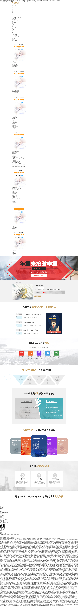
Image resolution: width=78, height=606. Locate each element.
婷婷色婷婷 (51, 550)
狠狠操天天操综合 (49, 551)
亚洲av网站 (55, 542)
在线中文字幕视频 (18, 559)
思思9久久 (58, 593)
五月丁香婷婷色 (13, 569)
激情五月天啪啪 (27, 560)
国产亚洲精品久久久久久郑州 (7, 543)
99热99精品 (52, 598)
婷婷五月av (39, 582)
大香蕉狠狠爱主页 (28, 546)
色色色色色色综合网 (19, 554)
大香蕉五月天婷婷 (22, 579)
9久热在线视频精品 (45, 593)
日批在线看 (28, 565)
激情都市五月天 (10, 554)
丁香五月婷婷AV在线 (34, 604)
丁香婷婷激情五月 (29, 541)
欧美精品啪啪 (67, 573)
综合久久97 (33, 596)
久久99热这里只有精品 (32, 568)
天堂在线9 (38, 599)
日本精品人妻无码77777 (60, 566)
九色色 (8, 586)
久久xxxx (58, 559)
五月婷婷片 (70, 550)
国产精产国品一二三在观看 (9, 587)
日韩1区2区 (76, 561)
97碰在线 (52, 552)
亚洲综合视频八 (18, 588)
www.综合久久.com (35, 561)
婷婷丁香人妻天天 (23, 575)
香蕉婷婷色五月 (61, 541)
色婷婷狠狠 (17, 602)
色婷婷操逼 (50, 578)
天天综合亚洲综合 (60, 589)
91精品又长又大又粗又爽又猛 (50, 565)
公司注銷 (13, 224)
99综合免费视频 (21, 574)
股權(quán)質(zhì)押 (15, 66)
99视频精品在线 (30, 586)
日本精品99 (7, 582)
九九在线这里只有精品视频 (30, 571)
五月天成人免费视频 (33, 556)
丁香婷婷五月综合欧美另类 (16, 595)
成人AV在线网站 (33, 574)
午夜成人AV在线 (9, 542)
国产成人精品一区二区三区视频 (18, 572)
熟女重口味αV (36, 589)
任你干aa (32, 589)
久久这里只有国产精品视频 (5, 568)
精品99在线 (4, 560)
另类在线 (11, 550)
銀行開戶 (13, 39)
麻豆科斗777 (35, 583)
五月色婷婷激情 (4, 586)
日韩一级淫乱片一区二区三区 (10, 544)
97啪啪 (16, 570)
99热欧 (57, 597)
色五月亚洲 (47, 550)
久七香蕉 (29, 556)
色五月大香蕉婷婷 (71, 574)
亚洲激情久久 (72, 561)
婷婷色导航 (46, 566)
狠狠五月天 (14, 588)
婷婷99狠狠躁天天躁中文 (37, 579)
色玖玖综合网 (8, 569)
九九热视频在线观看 (40, 543)
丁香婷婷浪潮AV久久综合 (34, 593)
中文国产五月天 (20, 550)
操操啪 (15, 605)
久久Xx (36, 555)
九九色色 (22, 566)
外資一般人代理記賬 (15, 92)
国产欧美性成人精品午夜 (46, 561)
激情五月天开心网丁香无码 (16, 579)
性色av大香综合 (67, 577)
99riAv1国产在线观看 (11, 547)
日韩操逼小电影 (71, 582)
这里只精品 (49, 553)
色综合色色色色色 (3, 600)
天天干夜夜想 (49, 568)
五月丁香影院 (14, 601)
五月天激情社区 (21, 539)
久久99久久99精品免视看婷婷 (59, 575)
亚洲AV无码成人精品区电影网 (39, 539)
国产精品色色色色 (26, 562)
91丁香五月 (10, 584)
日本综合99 (5, 604)
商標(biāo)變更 (14, 191)
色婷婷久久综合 (72, 543)
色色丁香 (17, 548)
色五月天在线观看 (23, 584)
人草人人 (14, 602)
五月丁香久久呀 (20, 544)
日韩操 (54, 590)
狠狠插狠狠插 (51, 547)
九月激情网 (54, 566)
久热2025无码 (66, 604)
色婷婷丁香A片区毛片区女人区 (13, 555)
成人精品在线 (28, 601)
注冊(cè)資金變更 (14, 64)
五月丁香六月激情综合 (37, 553)
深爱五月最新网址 (16, 574)
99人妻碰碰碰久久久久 (6, 602)
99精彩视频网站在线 (43, 581)
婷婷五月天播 (27, 587)
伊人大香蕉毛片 (39, 604)
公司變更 (13, 24)
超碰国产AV (69, 541)
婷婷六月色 (34, 542)
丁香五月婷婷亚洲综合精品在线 (27, 578)
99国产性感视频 (65, 560)
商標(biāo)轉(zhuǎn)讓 (15, 196)
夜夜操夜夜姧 (57, 551)
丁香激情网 (19, 557)
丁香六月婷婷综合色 (10, 566)
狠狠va (8, 545)
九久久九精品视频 (20, 542)
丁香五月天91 (32, 553)
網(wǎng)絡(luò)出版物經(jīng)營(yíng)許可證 (18, 164)
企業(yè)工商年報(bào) (15, 126)
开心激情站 (38, 565)
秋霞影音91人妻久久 (53, 597)
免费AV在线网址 (54, 587)
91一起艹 (50, 563)
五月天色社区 (73, 568)
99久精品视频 (5, 554)
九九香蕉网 (6, 575)
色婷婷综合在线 (11, 572)
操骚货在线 (58, 543)
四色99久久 (17, 541)
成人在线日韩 (55, 554)
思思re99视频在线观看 (33, 565)
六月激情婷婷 (33, 546)
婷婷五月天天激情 (19, 582)
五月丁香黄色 (12, 596)
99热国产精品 (70, 599)
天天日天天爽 (56, 580)
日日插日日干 (21, 541)
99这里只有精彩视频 (42, 569)
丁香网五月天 (66, 541)
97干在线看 (38, 542)
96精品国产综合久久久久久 (7, 591)
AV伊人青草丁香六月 (54, 568)
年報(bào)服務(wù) (14, 125)
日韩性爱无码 (63, 599)
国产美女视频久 (54, 564)
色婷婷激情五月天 (62, 559)
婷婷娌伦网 (11, 590)
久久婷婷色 (62, 604)
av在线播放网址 (5, 566)
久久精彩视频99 (9, 570)
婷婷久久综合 (19, 584)
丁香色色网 (11, 602)
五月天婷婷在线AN (27, 580)
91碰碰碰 (50, 592)
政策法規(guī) (2, 516)
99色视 (68, 600)
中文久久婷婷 (24, 604)
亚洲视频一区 (34, 577)
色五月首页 (5, 601)
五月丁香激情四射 (44, 590)
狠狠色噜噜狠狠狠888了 (34, 590)
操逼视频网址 (71, 581)
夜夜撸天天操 (23, 560)
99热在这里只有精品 (4, 581)
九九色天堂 (6, 541)
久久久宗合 (16, 551)
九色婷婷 (12, 605)
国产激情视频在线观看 (17, 583)
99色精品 (62, 552)
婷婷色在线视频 (39, 601)
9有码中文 (74, 581)
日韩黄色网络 (9, 573)
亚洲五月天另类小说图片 (33, 599)
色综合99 (38, 569)
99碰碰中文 (29, 547)
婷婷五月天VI (10, 579)
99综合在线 (33, 602)
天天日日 (43, 584)
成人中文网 (74, 589)
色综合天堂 (68, 548)
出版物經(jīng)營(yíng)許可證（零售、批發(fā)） (19, 158)
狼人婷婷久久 (45, 548)
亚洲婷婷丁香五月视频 (61, 578)
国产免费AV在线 (60, 597)
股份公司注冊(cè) (14, 35)
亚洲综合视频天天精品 (56, 601)
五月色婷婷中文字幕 (75, 556)
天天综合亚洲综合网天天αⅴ (40, 574)
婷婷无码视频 (17, 597)
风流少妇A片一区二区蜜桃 (69, 586)
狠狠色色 (72, 539)
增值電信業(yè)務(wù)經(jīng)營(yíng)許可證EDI (18, 166)
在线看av (39, 600)
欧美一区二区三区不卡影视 (61, 553)
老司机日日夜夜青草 (68, 553)
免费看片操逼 (8, 551)
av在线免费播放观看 (73, 575)
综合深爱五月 (55, 583)
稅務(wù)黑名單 (14, 228)
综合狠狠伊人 (70, 569)
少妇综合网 (27, 583)
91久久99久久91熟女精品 (43, 605)
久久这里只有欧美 (39, 541)
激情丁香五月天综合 (74, 562)
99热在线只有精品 (62, 584)
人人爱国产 (37, 596)
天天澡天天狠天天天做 (13, 559)
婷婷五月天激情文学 (4, 547)
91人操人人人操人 (40, 575)
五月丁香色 (28, 552)
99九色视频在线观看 (61, 569)
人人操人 (47, 601)
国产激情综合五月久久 (55, 563)
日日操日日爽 (31, 587)
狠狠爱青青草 (61, 557)
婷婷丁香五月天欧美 (6, 598)
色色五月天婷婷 (12, 577)
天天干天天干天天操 (8, 552)
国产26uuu (5, 595)
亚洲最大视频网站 (35, 582)
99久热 (76, 570)
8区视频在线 (75, 544)
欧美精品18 (23, 581)
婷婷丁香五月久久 (68, 554)
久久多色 (3, 541)
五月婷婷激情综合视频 (10, 574)
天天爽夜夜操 (44, 541)
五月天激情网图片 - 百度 (12, 582)
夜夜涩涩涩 (53, 546)
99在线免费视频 (29, 575)
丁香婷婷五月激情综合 (32, 562)
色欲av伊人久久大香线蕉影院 (58, 565)
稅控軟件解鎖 (14, 123)
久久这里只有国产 (9, 595)
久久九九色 (22, 590)
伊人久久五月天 (24, 582)
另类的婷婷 (13, 546)
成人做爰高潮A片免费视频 (11, 541)
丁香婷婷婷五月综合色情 (19, 564)
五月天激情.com (27, 595)
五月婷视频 (7, 555)
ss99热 (16, 557)
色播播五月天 (61, 571)
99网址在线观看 (66, 552)
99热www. (53, 551)
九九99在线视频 (32, 597)
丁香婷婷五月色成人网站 (68, 602)
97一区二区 (28, 553)
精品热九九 (24, 553)
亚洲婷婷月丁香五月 (38, 546)
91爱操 (2, 588)
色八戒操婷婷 (43, 591)
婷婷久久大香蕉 (23, 605)
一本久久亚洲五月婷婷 (47, 600)
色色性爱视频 (35, 543)
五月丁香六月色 (27, 599)
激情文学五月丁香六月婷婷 (21, 599)
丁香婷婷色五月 (47, 571)
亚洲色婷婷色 (26, 602)
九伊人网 (41, 542)
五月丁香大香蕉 (54, 557)
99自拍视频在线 (25, 556)
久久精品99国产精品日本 (38, 598)
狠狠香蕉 (13, 575)
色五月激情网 (8, 597)
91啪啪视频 (58, 595)
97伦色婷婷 (43, 566)
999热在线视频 (74, 551)
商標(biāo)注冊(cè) (14, 251)
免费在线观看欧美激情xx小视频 (65, 596)
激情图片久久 (45, 552)
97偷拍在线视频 (14, 584)
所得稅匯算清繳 (14, 127)
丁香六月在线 (65, 580)
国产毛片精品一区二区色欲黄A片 (55, 544)
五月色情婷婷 (69, 580)
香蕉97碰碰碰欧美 (43, 583)
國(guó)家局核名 (14, 40)
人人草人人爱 (44, 601)
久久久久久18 (47, 572)
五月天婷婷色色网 (73, 560)
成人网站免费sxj (13, 548)
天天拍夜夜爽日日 (45, 542)
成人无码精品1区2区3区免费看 (65, 544)
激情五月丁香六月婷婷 (5, 579)
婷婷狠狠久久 (17, 575)
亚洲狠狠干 (1, 584)
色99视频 (44, 550)
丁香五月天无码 (18, 590)
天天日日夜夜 (53, 562)
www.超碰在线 (22, 568)
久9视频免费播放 (12, 563)
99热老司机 (56, 569)
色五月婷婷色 (45, 597)
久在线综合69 (41, 561)
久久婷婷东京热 (20, 598)
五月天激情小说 (60, 570)
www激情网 (39, 555)
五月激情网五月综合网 (67, 562)
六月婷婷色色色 (67, 561)
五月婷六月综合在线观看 (68, 559)
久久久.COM (22, 573)
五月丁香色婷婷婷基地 (46, 554)
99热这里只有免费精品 (24, 555)
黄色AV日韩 (66, 550)
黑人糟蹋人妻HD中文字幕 (57, 552)
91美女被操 (53, 574)
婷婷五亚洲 (15, 566)
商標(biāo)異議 (14, 193)
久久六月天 (47, 582)
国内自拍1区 (51, 572)
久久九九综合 (36, 588)
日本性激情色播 (51, 542)
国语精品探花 (44, 582)
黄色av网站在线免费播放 (11, 557)
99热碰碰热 (33, 539)
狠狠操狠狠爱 (72, 565)
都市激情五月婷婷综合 (7, 593)
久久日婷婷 (50, 587)
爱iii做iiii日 (67, 564)
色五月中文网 (40, 593)
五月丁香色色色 (13, 573)
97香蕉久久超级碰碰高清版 (20, 600)
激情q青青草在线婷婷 (60, 592)
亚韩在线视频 (8, 596)
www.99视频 (49, 598)
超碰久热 (2, 595)
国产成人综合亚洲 (4, 545)
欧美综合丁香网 (55, 550)
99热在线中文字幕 (38, 566)
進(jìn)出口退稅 (14, 121)
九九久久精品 (28, 589)
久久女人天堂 (59, 596)
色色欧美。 (38, 556)
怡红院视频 (59, 545)
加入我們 (1, 508)
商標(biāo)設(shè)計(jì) (15, 195)
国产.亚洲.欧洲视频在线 (58, 598)
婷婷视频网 (43, 546)
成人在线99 (38, 587)
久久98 (68, 543)
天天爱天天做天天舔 (33, 569)
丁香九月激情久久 (51, 580)
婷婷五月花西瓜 (44, 579)
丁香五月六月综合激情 (74, 583)
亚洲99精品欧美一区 (17, 571)
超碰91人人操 (66, 569)
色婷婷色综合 (28, 570)
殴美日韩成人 (58, 584)
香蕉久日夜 (1, 583)
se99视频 (51, 569)
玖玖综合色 (27, 579)
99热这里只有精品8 (49, 556)
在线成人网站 (40, 544)
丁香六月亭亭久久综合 (7, 577)
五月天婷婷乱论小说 (44, 564)
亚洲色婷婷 (72, 554)
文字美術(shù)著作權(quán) (16, 198)
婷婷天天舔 (65, 551)
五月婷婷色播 (13, 552)
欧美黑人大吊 (37, 568)
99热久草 (6, 592)
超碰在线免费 (3, 592)
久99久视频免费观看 (16, 539)
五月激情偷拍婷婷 (69, 598)
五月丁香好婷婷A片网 (34, 591)
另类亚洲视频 (23, 588)
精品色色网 (63, 561)
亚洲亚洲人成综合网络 (25, 559)
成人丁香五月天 (34, 581)
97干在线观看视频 (58, 574)
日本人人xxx (62, 595)
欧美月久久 (24, 554)
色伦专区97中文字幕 (13, 593)
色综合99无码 (65, 600)
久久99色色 (25, 541)
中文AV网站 (11, 539)
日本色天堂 (43, 588)
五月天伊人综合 (44, 559)
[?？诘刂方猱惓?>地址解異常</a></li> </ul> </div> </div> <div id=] (39, 239)
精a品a (48, 543)
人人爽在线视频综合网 (11, 556)
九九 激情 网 (48, 555)
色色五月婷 (7, 553)
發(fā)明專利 (13, 201)
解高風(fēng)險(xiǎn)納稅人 (16, 124)
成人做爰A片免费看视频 (31, 555)
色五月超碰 (51, 582)
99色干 (60, 573)
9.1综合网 (42, 600)
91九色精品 (22, 571)
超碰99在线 (70, 593)
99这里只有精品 (32, 554)
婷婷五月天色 (36, 547)
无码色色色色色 (69, 551)
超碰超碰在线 (60, 581)
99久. (53, 569)
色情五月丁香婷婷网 (19, 593)
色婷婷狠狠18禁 (18, 605)
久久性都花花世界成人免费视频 (40, 577)
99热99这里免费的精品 (12, 586)
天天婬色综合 (62, 556)
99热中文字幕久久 (38, 551)
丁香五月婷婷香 (50, 564)
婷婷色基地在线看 (55, 578)
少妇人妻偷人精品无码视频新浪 (44, 592)
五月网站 (40, 588)
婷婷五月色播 (45, 589)
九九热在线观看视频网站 (27, 574)
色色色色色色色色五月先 (35, 605)
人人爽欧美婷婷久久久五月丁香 (57, 547)
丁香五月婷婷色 (54, 592)
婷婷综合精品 (8, 548)
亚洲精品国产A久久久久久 (14, 562)
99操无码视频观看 (9, 580)
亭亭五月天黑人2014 (34, 601)
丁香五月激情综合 (68, 590)
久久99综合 (44, 557)
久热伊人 (4, 605)
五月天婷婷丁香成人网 (51, 604)
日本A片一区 (3, 582)
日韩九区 (33, 578)
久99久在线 (52, 586)
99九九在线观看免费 (28, 581)
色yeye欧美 (16, 544)
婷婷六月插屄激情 (64, 598)
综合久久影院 (26, 568)
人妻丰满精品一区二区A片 (44, 587)
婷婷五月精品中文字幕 (28, 557)
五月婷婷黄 (22, 557)
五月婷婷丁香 (12, 553)
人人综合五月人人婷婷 (67, 571)
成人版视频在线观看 (34, 575)
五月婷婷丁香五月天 (53, 577)
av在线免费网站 (59, 542)
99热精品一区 (29, 566)
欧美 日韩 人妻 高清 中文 (49, 579)
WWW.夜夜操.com (17, 568)
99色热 (19, 604)
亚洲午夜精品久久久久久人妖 (34, 573)
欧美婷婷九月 (66, 566)
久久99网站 (48, 552)
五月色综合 (4, 569)
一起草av (63, 555)
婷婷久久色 (16, 577)
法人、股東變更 (14, 63)
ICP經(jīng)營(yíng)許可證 (15, 162)
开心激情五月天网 (53, 561)
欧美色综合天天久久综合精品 (61, 586)
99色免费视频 (58, 556)
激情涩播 (15, 587)
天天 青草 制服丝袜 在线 (44, 553)
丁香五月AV (30, 559)
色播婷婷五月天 (33, 566)
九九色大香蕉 (8, 560)
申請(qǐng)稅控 (14, 116)
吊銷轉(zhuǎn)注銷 (14, 227)
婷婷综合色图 (63, 573)
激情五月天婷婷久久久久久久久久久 (23, 545)
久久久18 (17, 552)
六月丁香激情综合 (23, 589)
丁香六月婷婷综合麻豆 (61, 602)
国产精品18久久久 (57, 590)
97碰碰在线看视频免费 (7, 583)
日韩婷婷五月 (64, 546)
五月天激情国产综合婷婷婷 (23, 561)
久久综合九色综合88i (3, 544)
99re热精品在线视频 (42, 572)
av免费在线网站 (54, 559)
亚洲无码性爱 (25, 598)
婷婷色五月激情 (18, 573)
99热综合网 (29, 542)
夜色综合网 (70, 564)
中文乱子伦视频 (61, 562)
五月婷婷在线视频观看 (29, 572)
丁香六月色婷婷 (43, 595)
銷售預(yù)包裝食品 (14, 152)
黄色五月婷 (39, 583)
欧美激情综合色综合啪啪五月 (72, 601)
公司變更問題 (2, 521)
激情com (36, 584)
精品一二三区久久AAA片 (52, 596)
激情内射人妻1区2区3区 (23, 543)
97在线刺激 (57, 562)
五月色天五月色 (33, 584)
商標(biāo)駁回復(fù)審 (15, 190)
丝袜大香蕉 (17, 569)
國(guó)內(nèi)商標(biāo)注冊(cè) (16, 188)
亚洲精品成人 (34, 559)
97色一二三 (41, 580)
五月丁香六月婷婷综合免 (5, 599)
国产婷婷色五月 (46, 539)
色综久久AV (47, 578)
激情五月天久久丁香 (38, 562)
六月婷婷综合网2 (12, 568)
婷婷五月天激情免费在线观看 (50, 541)
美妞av (4, 555)
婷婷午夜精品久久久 (59, 561)
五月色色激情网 (48, 591)
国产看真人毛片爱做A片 (41, 571)
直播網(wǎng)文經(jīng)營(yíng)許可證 (17, 163)
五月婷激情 (36, 554)
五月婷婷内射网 (24, 565)
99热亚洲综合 (22, 602)
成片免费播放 (71, 578)
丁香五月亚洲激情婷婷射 (41, 602)
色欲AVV (21, 553)
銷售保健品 (13, 154)
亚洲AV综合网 (57, 600)
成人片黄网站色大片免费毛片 (23, 552)
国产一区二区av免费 (11, 565)
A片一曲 (37, 544)
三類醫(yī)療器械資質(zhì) (15, 151)
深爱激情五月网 (26, 563)
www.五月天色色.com (48, 546)
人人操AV (12, 571)
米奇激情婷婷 (74, 598)
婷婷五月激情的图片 (23, 601)
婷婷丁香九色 (47, 569)
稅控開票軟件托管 (14, 122)
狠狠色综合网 (45, 575)
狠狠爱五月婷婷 (59, 564)
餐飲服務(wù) (14, 155)
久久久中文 (10, 575)
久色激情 (20, 565)
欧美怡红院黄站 (58, 599)
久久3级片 (70, 552)
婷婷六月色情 (2, 557)
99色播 (11, 599)
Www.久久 (36, 602)
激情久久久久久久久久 (28, 577)
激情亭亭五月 (29, 604)
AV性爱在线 (68, 565)
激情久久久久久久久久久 (54, 581)
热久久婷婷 (63, 550)
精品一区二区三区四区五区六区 (7, 588)
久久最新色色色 (12, 598)
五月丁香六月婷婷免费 (68, 595)
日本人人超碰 (62, 591)
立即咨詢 (37, 296)
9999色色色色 (29, 593)
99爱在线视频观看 (46, 580)
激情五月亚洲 (2, 556)
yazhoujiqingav (18, 601)
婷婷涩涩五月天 (33, 551)
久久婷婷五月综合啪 (69, 587)
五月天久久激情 (56, 602)
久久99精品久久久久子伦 (74, 571)
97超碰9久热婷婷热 (3, 587)
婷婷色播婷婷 (45, 570)
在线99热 (52, 602)
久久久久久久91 (52, 591)
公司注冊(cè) (14, 22)
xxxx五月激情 (16, 596)
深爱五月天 (60, 560)
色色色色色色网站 (51, 588)
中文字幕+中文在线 (10, 581)
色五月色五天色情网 (14, 542)
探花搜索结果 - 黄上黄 (38, 578)
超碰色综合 (18, 566)
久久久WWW (75, 582)
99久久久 (55, 586)
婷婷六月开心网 (6, 584)
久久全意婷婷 (72, 544)
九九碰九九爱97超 (59, 587)
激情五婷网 (21, 547)
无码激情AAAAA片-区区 (48, 584)
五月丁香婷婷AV (17, 563)
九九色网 (32, 557)
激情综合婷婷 (73, 545)
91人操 (56, 543)
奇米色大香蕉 (16, 545)
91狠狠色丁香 (71, 573)
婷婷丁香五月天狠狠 (65, 542)
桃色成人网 (18, 591)
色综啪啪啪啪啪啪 (8, 571)
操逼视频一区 (30, 545)
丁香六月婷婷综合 (25, 550)
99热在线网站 (19, 587)
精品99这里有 (72, 596)
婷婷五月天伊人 (31, 583)
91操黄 (21, 578)
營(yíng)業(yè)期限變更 (15, 65)
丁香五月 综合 (47, 547)
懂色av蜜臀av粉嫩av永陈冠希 (23, 596)
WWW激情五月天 (36, 570)
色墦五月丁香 (24, 593)
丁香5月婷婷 (24, 570)
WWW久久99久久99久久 (13, 589)
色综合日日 (5, 570)
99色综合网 (67, 574)
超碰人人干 (44, 543)
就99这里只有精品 (70, 566)
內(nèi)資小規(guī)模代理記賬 (16, 89)
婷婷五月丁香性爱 (14, 543)
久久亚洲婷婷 (24, 546)
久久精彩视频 (14, 554)
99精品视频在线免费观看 (67, 591)
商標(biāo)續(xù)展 (14, 192)
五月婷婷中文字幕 (43, 551)
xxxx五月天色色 (47, 596)
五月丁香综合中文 (17, 578)
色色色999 (25, 566)
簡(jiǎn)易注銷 (14, 225)
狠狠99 (48, 597)
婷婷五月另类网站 (34, 600)
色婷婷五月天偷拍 (52, 555)
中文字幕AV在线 (15, 550)
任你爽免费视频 (74, 584)
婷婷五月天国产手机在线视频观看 (12, 604)
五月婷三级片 (75, 586)
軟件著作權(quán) (14, 199)
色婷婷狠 (30, 600)
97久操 (43, 562)
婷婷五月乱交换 (3, 550)
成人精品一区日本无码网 (50, 575)
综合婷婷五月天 (4, 574)
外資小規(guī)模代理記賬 (15, 91)
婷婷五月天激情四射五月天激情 (66, 568)
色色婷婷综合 (25, 542)
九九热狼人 (5, 556)
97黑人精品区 (29, 539)
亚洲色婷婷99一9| (49, 548)
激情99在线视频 (67, 572)
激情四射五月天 (11, 545)
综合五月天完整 (40, 589)
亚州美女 (20, 546)
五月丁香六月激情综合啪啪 (73, 572)
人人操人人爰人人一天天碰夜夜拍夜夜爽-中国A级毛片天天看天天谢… (38, 563)
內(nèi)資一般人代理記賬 (15, 90)
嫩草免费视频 (41, 570)
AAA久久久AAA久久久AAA (55, 539)
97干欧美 (24, 572)
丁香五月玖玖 (43, 578)
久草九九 (24, 544)
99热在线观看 (74, 552)
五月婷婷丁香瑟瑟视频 (25, 586)
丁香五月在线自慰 (65, 579)
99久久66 (57, 557)
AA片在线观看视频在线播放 (60, 577)
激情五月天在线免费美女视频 (38, 557)
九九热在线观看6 (25, 569)
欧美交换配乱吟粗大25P (55, 573)
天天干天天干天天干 (52, 543)
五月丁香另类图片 (8, 605)
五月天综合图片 (62, 593)
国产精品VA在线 (66, 557)
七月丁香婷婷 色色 (30, 592)
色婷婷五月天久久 (62, 572)
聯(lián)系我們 (34, 1)
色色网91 (19, 555)
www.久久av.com (14, 599)
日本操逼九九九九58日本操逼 (64, 601)
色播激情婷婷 (70, 557)
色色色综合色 (36, 571)
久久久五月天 (29, 591)
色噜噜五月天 (66, 593)
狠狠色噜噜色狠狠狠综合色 (66, 547)
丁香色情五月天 (12, 578)
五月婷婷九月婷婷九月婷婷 (34, 552)
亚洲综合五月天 (57, 591)
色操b (20, 575)
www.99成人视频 (75, 548)
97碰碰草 (23, 580)
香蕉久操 (25, 539)
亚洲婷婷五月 (59, 548)
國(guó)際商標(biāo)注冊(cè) (16, 189)
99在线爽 (39, 573)
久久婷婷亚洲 (8, 550)
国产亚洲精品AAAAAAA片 (47, 562)
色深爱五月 (17, 546)
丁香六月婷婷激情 (37, 580)
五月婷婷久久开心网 (29, 582)
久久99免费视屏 (50, 590)
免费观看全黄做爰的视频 (69, 546)
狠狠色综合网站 (8, 600)
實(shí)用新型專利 (14, 202)
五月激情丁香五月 (48, 557)
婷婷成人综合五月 (71, 588)
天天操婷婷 (61, 600)
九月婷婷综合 (35, 560)
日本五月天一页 (45, 544)
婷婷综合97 (34, 545)
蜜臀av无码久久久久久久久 (49, 595)
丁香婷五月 (54, 582)
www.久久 (32, 570)
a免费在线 (58, 554)
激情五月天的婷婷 (30, 550)
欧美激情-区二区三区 (45, 604)
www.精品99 (45, 574)
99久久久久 (59, 550)
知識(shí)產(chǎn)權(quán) (4, 512)
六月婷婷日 (55, 595)
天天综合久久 (51, 601)
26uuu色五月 (32, 580)
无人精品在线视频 (8, 561)
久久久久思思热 (48, 602)
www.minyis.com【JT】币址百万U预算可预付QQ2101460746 (50, 560)
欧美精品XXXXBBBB (40, 550)
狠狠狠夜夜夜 (40, 552)
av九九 (29, 569)
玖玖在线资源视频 (48, 559)
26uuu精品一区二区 (18, 580)
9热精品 (19, 543)
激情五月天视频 (4, 548)
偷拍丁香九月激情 (29, 543)
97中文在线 (49, 544)
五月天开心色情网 (27, 597)
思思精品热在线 (3, 572)
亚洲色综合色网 (19, 581)
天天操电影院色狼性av (39, 545)
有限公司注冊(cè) (14, 34)
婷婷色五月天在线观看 (57, 588)
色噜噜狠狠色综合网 (49, 583)
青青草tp (74, 578)
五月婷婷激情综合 (43, 555)
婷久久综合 (10, 546)
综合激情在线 (70, 556)
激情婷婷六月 (15, 581)
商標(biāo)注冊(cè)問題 (3, 519)
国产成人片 (68, 575)
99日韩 (41, 590)
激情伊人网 (54, 556)
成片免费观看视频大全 (11, 592)
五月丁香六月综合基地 (6, 563)
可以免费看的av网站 (36, 572)
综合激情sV (12, 561)
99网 (25, 571)
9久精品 (21, 604)
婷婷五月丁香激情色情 (68, 584)
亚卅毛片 (66, 599)
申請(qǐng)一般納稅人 (15, 117)
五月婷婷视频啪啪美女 (36, 592)
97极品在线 (16, 598)
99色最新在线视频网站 (31, 548)
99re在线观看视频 (27, 588)
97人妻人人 (35, 550)
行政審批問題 (2, 520)
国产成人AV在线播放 (64, 545)
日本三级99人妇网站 (17, 553)
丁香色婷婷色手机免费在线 (31, 598)
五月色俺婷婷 (69, 545)
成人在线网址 (60, 580)
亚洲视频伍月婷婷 (26, 573)
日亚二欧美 (39, 584)
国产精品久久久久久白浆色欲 (46, 586)
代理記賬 (1, 511)
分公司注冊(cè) (14, 37)
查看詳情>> (43, 454)
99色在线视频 (39, 560)
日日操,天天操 (51, 566)
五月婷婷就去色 (72, 577)
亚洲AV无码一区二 (8, 564)
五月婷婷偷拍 (40, 586)
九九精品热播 (12, 597)
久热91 (39, 590)
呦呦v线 (15, 547)
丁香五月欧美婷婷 (71, 570)
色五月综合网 (67, 555)
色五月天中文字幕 (63, 590)
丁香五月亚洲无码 (63, 548)
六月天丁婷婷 (12, 583)
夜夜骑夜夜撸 (2, 539)
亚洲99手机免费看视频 (50, 570)
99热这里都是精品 (62, 539)
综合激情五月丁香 (13, 591)
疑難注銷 (13, 226)
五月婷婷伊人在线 (5, 546)
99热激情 (71, 589)
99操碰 (32, 542)
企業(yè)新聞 (2, 514)
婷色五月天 (51, 554)
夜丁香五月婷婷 (53, 600)
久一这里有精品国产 (58, 604)
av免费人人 (64, 565)
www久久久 (50, 593)
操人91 (61, 579)
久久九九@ (50, 539)
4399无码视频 (49, 573)
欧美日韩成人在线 (19, 570)
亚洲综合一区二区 (25, 564)
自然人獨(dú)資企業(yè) (15, 36)
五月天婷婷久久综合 (21, 548)
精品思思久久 (20, 556)
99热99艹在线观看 (33, 544)
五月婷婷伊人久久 (6, 539)
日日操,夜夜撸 (62, 551)
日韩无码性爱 (73, 541)
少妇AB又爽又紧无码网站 (61, 563)
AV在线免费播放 (52, 571)
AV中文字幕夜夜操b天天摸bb (6, 578)
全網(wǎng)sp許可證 (15, 165)
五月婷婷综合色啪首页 (65, 581)
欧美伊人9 (57, 582)
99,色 (29, 564)
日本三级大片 (67, 578)
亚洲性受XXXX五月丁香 (23, 591)
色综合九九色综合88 (27, 590)
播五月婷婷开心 (54, 593)
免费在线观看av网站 (59, 555)
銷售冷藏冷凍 (14, 153)
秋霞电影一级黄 (74, 550)
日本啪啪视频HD (43, 565)
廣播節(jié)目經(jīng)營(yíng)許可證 (17, 157)
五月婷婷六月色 (25, 547)
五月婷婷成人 (28, 584)
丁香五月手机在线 (71, 604)
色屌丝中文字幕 (35, 586)
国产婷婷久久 (54, 548)
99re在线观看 (72, 600)
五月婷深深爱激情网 (66, 570)
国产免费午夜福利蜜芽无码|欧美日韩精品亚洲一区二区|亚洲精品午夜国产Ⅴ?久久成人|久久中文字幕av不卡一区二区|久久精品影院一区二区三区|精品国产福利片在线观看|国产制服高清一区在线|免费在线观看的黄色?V (30, 0)
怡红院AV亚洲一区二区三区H (5, 589)
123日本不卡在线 (45, 545)
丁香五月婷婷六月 (18, 586)
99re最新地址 (34, 541)
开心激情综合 (16, 556)
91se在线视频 (50, 574)
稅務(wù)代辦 (14, 27)
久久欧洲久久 (28, 554)
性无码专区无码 (57, 571)
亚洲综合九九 (38, 595)
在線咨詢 (1, 536)
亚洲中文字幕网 (46, 599)
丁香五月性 (58, 579)
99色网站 (26, 548)
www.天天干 (6, 565)
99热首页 (13, 570)
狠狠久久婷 (19, 551)
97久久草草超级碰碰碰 (3, 573)
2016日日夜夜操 (13, 564)
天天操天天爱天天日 (3, 542)
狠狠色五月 (29, 602)
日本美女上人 (23, 587)
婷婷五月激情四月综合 (50, 605)
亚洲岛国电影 (63, 588)
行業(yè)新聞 (14, 253)
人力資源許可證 (14, 160)
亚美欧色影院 (21, 563)
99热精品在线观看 (18, 560)
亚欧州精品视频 (63, 554)
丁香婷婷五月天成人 (44, 573)
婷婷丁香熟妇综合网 (56, 572)
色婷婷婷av (7, 572)
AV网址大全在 (23, 583)
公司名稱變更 (14, 62)
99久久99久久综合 (59, 583)
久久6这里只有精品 (68, 539)
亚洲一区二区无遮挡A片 (71, 542)
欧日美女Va (38, 581)
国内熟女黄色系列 (12, 560)
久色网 (4, 561)
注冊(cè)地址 (14, 38)
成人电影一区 (21, 569)
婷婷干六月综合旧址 (50, 589)
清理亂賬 (13, 120)
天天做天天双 (68, 592)
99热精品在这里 (44, 598)
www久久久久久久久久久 (52, 599)
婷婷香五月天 (59, 568)
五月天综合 (64, 575)
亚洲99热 (14, 590)
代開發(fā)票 (13, 118)
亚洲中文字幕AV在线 (24, 551)
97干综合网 (62, 605)
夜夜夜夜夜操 (53, 584)
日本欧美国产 (67, 588)
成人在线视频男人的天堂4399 (67, 583)
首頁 (12, 249)
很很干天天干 (17, 561)
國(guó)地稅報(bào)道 (15, 115)
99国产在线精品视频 (41, 547)
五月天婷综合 (12, 551)
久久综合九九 (63, 574)
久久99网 (31, 560)
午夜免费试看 (9, 601)
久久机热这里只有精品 (64, 543)
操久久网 (69, 560)
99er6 (46, 568)
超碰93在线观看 (31, 579)
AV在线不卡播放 (29, 596)
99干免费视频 (41, 554)
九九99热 (18, 547)
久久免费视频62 (48, 581)
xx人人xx (32, 547)
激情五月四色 (32, 588)
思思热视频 (42, 599)
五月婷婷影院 (57, 541)
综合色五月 (29, 551)
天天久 (2, 591)
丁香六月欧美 (64, 564)
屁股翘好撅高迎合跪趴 (6, 559)
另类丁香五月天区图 (22, 597)
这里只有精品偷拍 (33, 564)
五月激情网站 (28, 544)
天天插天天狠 (64, 587)
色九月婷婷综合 (55, 589)
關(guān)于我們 (2, 506)
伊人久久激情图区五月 (43, 556)
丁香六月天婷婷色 (38, 564)
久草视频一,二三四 (20, 562)
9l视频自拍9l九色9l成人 (18, 592)
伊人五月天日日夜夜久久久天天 (52, 545)
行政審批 (13, 29)
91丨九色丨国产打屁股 (58, 546)
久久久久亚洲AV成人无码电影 (38, 548)
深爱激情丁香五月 (26, 600)
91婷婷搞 (76, 543)
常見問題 (13, 254)
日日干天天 (39, 591)
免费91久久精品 (16, 565)
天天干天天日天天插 (54, 553)
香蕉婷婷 (71, 548)
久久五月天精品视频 (3, 562)
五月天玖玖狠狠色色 (30, 561)
